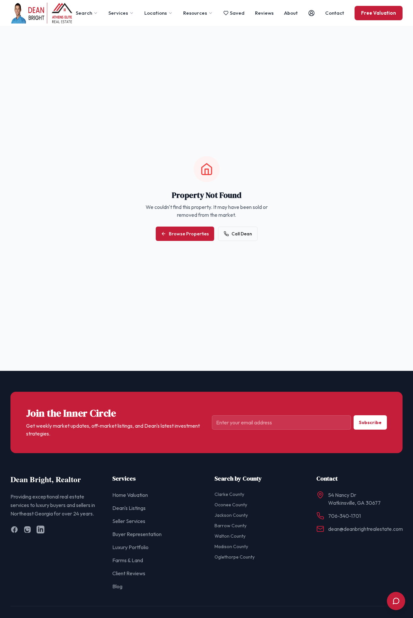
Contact (334, 13)
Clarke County (229, 494)
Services (118, 13)
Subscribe (370, 422)
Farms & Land (127, 560)
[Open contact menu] (396, 601)
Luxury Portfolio (130, 547)
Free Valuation (378, 13)
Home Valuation (130, 495)
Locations (155, 13)
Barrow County (230, 526)
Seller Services (128, 521)
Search (84, 13)
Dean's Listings (129, 508)
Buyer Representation (137, 534)
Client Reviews (128, 573)
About (291, 13)
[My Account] (311, 13)
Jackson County (231, 515)
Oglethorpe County (234, 557)
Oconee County (230, 505)
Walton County (230, 536)
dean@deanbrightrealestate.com (365, 529)
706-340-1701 (344, 516)
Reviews (264, 13)
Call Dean (241, 234)
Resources (195, 13)
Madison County (231, 546)
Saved (237, 13)
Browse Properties (189, 234)
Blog (117, 586)
